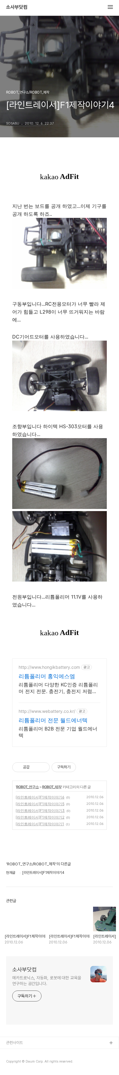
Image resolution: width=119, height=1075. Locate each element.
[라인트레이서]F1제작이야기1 (40, 824)
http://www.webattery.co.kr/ (47, 711)
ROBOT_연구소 (27, 787)
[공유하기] (35, 767)
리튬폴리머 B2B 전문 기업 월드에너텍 (58, 732)
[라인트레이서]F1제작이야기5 (40, 804)
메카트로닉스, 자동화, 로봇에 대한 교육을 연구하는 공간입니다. (46, 980)
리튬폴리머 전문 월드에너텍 (53, 720)
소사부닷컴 (16, 7)
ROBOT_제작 (51, 787)
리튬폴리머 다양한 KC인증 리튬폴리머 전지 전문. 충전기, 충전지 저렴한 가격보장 (58, 688)
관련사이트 (14, 1042)
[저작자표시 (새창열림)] (78, 767)
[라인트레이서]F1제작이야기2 (40, 817)
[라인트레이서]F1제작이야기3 (40, 810)
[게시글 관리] (43, 767)
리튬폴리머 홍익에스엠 (47, 676)
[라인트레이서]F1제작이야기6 (40, 797)
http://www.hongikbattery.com (49, 667)
